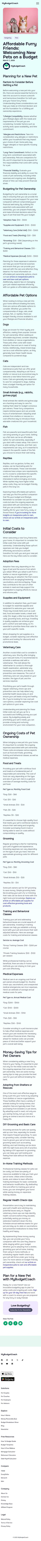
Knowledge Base (6, 1504)
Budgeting (7, 38)
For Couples (5, 1393)
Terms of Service (6, 1523)
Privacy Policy (5, 1526)
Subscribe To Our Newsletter (20, 1310)
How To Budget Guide (8, 1441)
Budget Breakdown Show (10, 1422)
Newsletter (4, 1429)
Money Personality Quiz (9, 1419)
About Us (4, 1493)
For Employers (6, 1400)
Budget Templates (7, 1445)
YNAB (3, 1471)
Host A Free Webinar (8, 1448)
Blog (2, 1426)
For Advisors (5, 1403)
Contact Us (5, 1497)
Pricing (3, 1500)
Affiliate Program (6, 1507)
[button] (37, 3)
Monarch (4, 1478)
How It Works (5, 1415)
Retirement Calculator (8, 1455)
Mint (2, 1481)
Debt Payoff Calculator (8, 1459)
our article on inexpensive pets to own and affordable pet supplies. (19, 1265)
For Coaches (5, 1396)
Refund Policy (5, 1519)
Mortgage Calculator (8, 1452)
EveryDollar (5, 1474)
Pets (16, 38)
